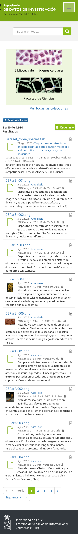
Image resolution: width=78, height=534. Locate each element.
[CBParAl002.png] (10, 396)
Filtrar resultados (17, 120)
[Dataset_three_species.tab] (10, 147)
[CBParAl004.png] (10, 465)
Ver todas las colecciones (49, 108)
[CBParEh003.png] (10, 253)
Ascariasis (36, 355)
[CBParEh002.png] (10, 222)
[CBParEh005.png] (10, 321)
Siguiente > (13, 497)
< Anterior (19, 490)
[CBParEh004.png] (10, 287)
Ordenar (65, 127)
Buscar (67, 31)
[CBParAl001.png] (10, 359)
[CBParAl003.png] (10, 431)
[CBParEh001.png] (10, 188)
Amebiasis (37, 184)
